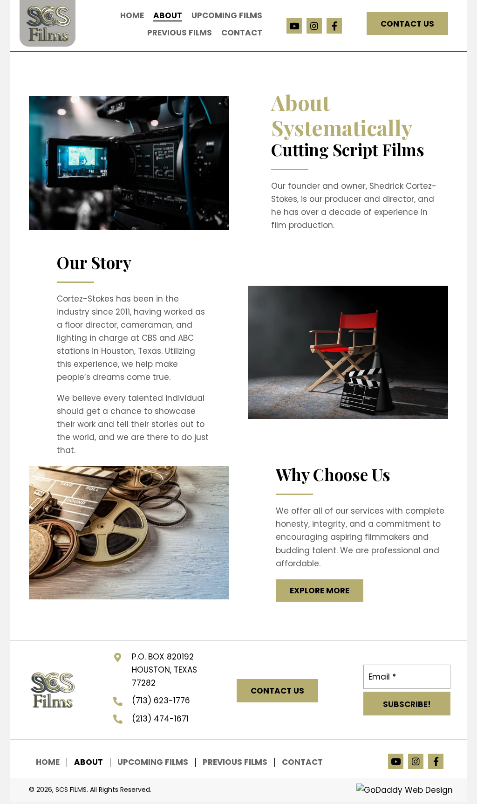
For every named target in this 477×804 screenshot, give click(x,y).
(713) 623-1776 (161, 700)
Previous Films (235, 762)
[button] (294, 26)
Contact (302, 762)
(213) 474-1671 (160, 718)
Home (48, 762)
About (88, 762)
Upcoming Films (152, 762)
